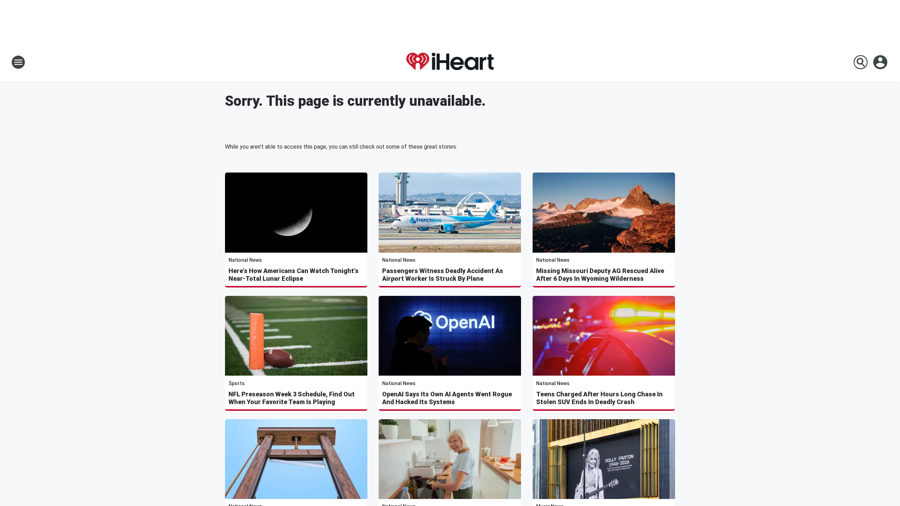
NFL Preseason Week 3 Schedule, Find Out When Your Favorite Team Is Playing (292, 398)
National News (245, 260)
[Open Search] (861, 62)
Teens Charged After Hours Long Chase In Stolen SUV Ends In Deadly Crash (599, 398)
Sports (237, 383)
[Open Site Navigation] (18, 62)
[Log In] (881, 62)
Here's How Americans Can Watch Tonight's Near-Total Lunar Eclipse (294, 274)
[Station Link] (450, 62)
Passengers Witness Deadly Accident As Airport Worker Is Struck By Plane (442, 274)
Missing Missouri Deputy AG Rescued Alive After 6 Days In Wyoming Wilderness (600, 274)
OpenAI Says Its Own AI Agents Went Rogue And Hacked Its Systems (447, 398)
